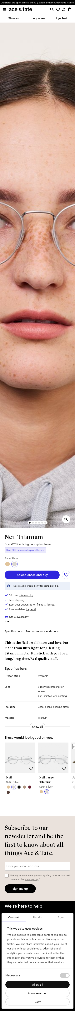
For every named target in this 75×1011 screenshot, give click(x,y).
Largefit (31, 609)
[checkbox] (6, 875)
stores (8, 2)
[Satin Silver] (14, 564)
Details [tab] (37, 917)
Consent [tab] (13, 917)
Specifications (13, 631)
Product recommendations (42, 631)
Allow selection (37, 993)
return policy (26, 595)
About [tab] (61, 917)
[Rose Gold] (24, 787)
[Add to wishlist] (66, 575)
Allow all (37, 984)
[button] (59, 9)
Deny (37, 1002)
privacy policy (31, 879)
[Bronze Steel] (8, 792)
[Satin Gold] (7, 564)
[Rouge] (29, 787)
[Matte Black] (19, 787)
